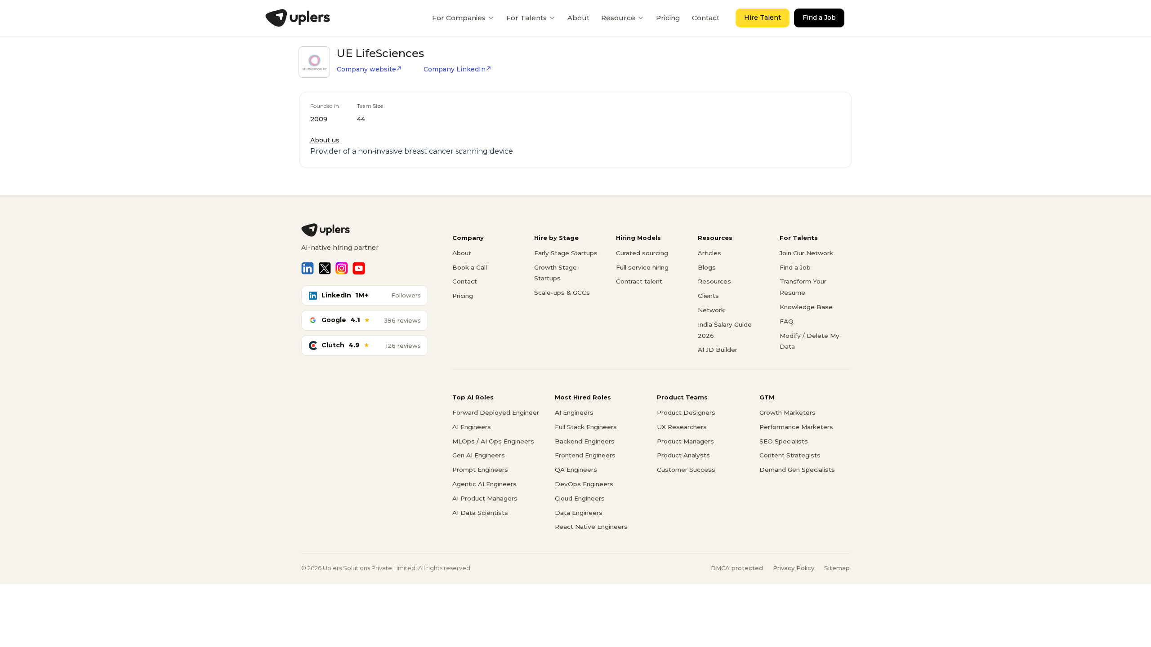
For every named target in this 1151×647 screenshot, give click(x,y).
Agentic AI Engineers (484, 483)
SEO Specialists (783, 441)
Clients (708, 295)
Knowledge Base (806, 306)
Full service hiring (642, 267)
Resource (618, 17)
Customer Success (686, 469)
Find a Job (819, 17)
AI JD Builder (717, 349)
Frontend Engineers (585, 455)
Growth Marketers (787, 412)
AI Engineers (471, 426)
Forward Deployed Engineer (495, 412)
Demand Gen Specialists (797, 469)
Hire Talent (762, 17)
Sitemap (837, 568)
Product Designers (686, 412)
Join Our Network (806, 253)
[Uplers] (297, 18)
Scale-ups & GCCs (562, 292)
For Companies (459, 17)
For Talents (526, 17)
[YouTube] (358, 268)
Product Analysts (683, 455)
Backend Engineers (585, 441)
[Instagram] (341, 268)
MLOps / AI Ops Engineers (493, 441)
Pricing (668, 17)
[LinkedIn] (307, 268)
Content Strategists (790, 455)
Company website (366, 69)
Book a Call (469, 267)
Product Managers (685, 441)
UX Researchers (682, 426)
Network (711, 310)
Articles (709, 253)
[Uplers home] (364, 230)
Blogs (707, 267)
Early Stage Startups (566, 253)
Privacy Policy (793, 568)
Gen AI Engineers (478, 455)
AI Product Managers (485, 498)
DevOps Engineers (584, 483)
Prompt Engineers (480, 469)
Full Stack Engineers (586, 426)
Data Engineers (578, 512)
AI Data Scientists (480, 512)
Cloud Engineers (580, 498)
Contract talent (639, 281)
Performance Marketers (796, 426)
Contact (705, 17)
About (578, 17)
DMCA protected (737, 568)
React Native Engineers (591, 526)
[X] (324, 268)
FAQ (787, 321)
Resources (714, 281)
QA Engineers (576, 469)
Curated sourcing (642, 253)
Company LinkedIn (455, 69)
